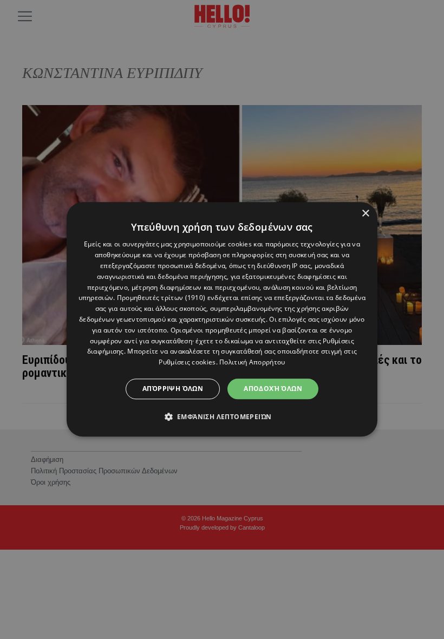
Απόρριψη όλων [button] (172, 388)
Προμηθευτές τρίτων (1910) (161, 298)
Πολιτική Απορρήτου (252, 362)
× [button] (365, 214)
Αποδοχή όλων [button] (273, 388)
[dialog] (222, 319)
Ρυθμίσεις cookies (187, 362)
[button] (222, 416)
